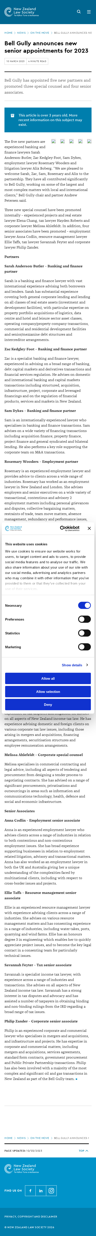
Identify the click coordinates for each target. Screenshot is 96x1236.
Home (8, 33)
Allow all (48, 678)
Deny (48, 704)
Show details (72, 665)
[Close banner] (89, 528)
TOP (81, 1151)
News (21, 33)
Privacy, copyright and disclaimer (30, 1216)
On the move (39, 33)
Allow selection (48, 691)
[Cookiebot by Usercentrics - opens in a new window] (60, 528)
